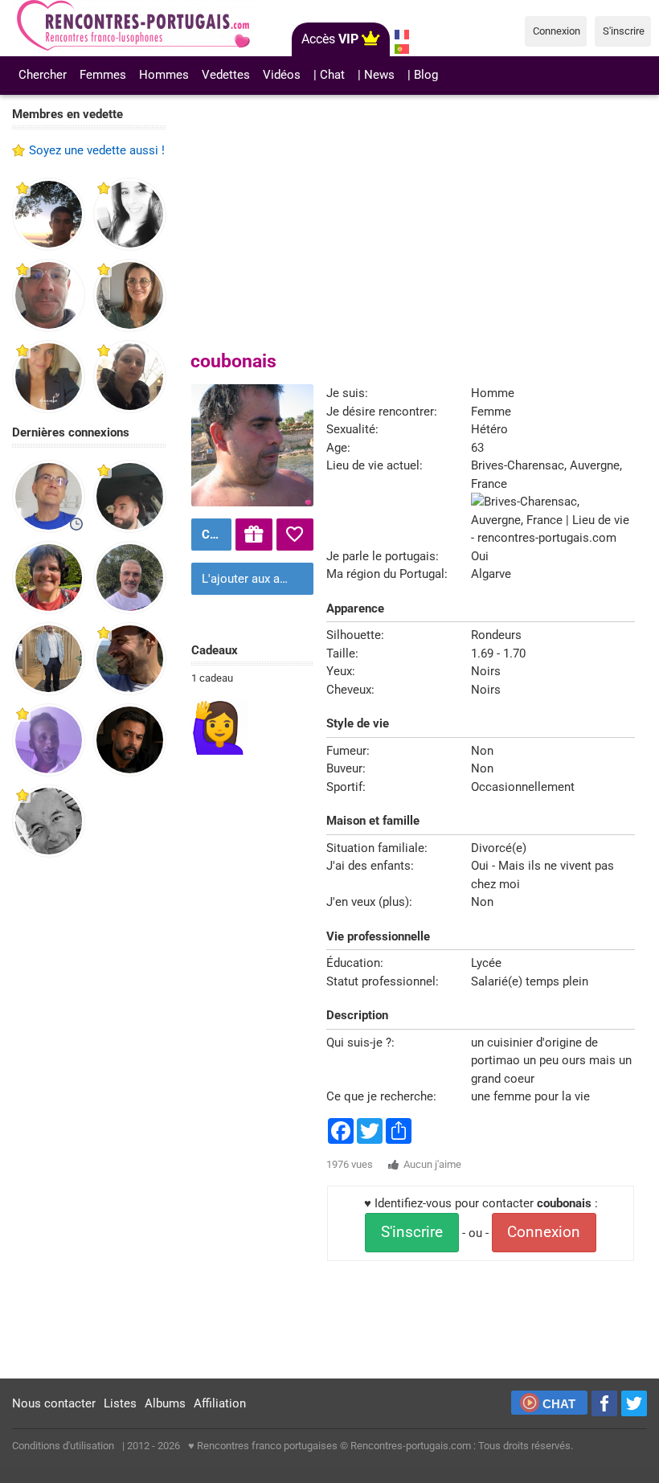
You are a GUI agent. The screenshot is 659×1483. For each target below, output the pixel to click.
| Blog (422, 75)
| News (376, 75)
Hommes (164, 75)
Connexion (543, 1232)
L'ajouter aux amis (251, 578)
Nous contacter (54, 1403)
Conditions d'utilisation (63, 1446)
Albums (165, 1403)
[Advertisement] (89, 1119)
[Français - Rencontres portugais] (402, 34)
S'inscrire (412, 1232)
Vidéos (282, 75)
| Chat (329, 75)
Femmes (103, 75)
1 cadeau (212, 678)
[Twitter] (634, 1403)
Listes (120, 1403)
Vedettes (226, 75)
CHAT (558, 1404)
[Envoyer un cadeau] (253, 534)
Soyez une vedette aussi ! (97, 150)
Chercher (42, 75)
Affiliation (220, 1403)
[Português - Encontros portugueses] (402, 49)
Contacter (214, 534)
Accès (329, 39)
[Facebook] (604, 1403)
